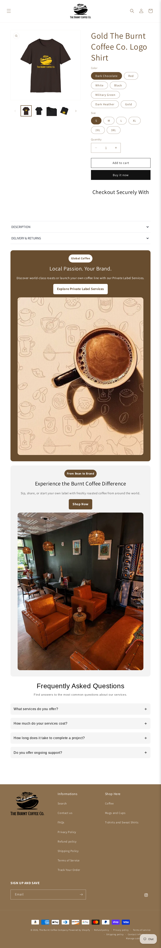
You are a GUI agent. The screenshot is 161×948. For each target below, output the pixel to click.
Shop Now (80, 504)
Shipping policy (115, 934)
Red (131, 76)
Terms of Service (69, 860)
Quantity (96, 139)
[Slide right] (75, 111)
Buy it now (121, 175)
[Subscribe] (81, 894)
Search (62, 803)
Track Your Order (69, 870)
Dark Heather (104, 104)
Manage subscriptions (138, 938)
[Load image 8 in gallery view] (39, 110)
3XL (113, 130)
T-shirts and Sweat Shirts (122, 822)
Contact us (65, 813)
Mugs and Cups (115, 813)
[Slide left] (15, 111)
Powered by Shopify (79, 929)
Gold (128, 104)
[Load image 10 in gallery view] (64, 110)
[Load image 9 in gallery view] (51, 110)
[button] (8, 11)
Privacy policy (121, 929)
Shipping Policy (68, 851)
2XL (97, 130)
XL (134, 121)
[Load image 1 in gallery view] (26, 110)
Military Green (105, 95)
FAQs (61, 822)
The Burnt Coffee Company (53, 929)
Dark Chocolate (106, 76)
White (99, 85)
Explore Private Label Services (80, 289)
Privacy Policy (67, 832)
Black (118, 85)
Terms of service (142, 929)
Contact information (139, 934)
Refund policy (67, 841)
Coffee (109, 803)
